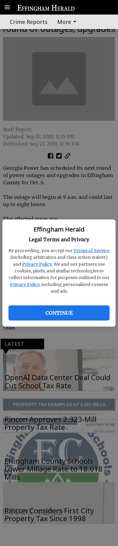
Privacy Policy (37, 264)
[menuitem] (68, 22)
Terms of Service (92, 250)
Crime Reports (29, 21)
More (64, 21)
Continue (59, 313)
